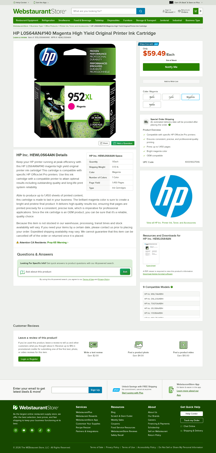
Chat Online (189, 426)
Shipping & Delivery (193, 431)
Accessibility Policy (147, 447)
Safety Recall (117, 435)
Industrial (177, 20)
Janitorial (164, 20)
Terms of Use (88, 279)
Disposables (113, 20)
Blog (113, 412)
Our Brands (153, 416)
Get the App (41, 2)
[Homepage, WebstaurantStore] (39, 11)
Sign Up (95, 390)
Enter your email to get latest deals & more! (29, 390)
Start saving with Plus (132, 393)
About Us (152, 412)
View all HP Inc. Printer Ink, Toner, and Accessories (171, 223)
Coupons (115, 424)
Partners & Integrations (87, 431)
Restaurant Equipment (27, 20)
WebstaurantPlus (84, 412)
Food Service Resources (123, 427)
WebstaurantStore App (87, 420)
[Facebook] (32, 430)
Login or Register (29, 359)
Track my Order (192, 420)
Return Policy (154, 435)
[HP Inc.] (171, 196)
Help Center (21, 2)
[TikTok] (40, 430)
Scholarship (153, 427)
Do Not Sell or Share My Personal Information (181, 447)
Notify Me (171, 67)
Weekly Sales (117, 420)
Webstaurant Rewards (86, 416)
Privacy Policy (104, 279)
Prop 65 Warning (57, 242)
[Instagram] (15, 430)
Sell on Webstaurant (157, 431)
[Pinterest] (48, 430)
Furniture (127, 20)
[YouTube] (23, 430)
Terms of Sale (96, 447)
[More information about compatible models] (171, 287)
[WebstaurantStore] (39, 407)
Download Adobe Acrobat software (158, 274)
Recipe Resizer (83, 427)
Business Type (193, 20)
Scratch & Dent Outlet (121, 416)
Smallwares (64, 20)
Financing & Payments (159, 424)
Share (105, 143)
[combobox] (103, 11)
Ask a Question (124, 143)
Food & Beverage (82, 20)
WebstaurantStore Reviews (124, 431)
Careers (152, 420)
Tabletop (99, 20)
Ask (125, 271)
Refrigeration (48, 20)
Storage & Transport (146, 20)
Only (145, 48)
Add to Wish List (171, 81)
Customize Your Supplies (88, 424)
